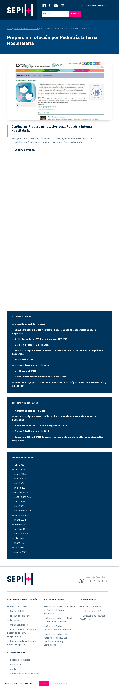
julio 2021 (19, 538)
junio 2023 (19, 501)
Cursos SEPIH (17, 611)
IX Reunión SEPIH (24, 359)
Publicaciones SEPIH (93, 611)
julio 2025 (19, 464)
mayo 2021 (20, 542)
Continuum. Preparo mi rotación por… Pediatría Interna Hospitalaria (51, 128)
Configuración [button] (60, 683)
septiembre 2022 (22, 515)
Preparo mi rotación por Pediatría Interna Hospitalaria (22, 633)
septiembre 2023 (22, 496)
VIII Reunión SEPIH (25, 371)
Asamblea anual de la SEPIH (30, 324)
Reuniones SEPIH (18, 606)
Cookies (14, 669)
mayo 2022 (20, 519)
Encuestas (15, 620)
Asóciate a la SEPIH (87, 5)
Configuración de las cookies (24, 673)
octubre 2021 (21, 529)
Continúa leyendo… (25, 149)
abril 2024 (19, 483)
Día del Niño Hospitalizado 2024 (32, 365)
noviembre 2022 (22, 510)
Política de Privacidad (20, 659)
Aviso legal (15, 664)
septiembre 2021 (22, 533)
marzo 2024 (20, 487)
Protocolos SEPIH (92, 606)
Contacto (103, 5)
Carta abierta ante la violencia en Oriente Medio (40, 376)
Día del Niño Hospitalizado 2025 (32, 344)
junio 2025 (19, 469)
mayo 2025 (20, 473)
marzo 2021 (20, 552)
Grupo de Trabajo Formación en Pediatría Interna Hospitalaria (60, 610)
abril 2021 (19, 547)
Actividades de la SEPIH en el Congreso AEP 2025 (41, 339)
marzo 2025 (20, 478)
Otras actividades (19, 624)
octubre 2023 (21, 492)
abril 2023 (19, 506)
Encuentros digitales (20, 615)
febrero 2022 (20, 524)
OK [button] (44, 683)
